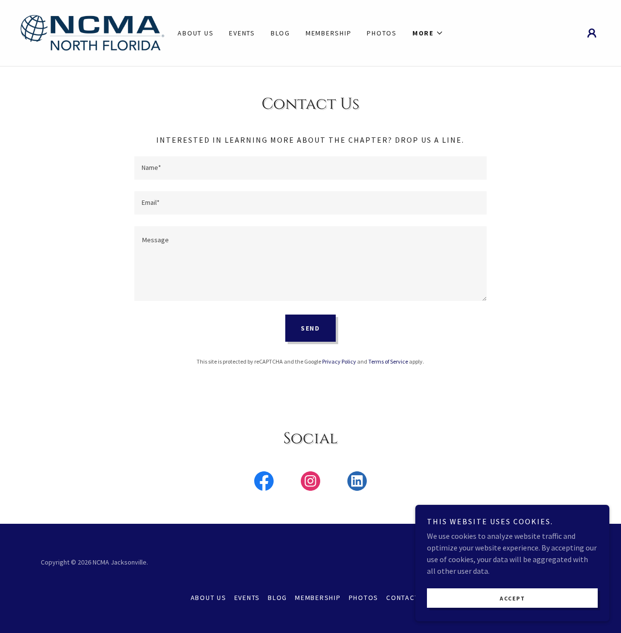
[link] (92, 32)
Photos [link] (382, 33)
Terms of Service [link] (388, 361)
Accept (512, 598)
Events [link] (242, 33)
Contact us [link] (408, 597)
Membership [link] (329, 33)
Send (310, 328)
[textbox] (310, 168)
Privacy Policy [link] (339, 361)
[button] (427, 33)
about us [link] (195, 33)
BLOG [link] (280, 33)
